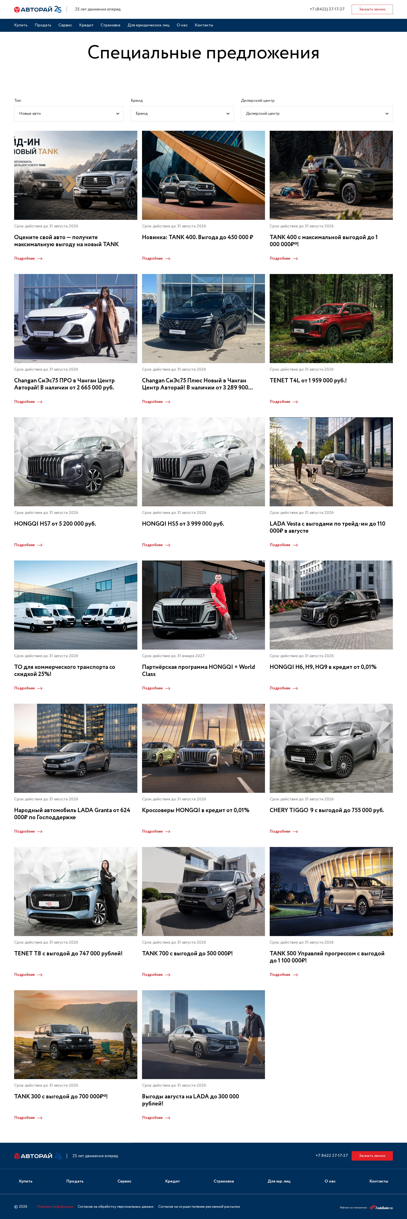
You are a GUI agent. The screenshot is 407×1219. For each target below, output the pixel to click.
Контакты (204, 25)
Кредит (86, 25)
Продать (43, 25)
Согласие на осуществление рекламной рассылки (199, 1206)
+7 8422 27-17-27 (332, 1156)
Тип (17, 101)
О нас (182, 25)
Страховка (110, 25)
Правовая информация (55, 1206)
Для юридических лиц (148, 25)
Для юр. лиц (279, 1181)
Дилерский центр (258, 101)
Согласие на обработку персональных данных (116, 1206)
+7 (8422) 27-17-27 (327, 9)
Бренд (137, 101)
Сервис (65, 25)
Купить (21, 25)
